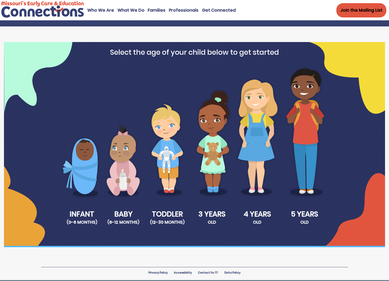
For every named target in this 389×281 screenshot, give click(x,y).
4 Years (257, 214)
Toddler (167, 214)
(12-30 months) (167, 222)
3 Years (211, 214)
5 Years (304, 214)
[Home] (42, 17)
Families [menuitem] (156, 10)
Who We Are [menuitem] (100, 10)
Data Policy (232, 273)
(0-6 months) (82, 222)
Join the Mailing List (361, 10)
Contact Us (206, 273)
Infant (82, 214)
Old (212, 222)
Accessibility (183, 273)
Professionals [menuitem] (183, 10)
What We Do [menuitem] (130, 10)
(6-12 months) (123, 222)
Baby (123, 214)
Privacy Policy (158, 273)
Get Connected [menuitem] (219, 10)
